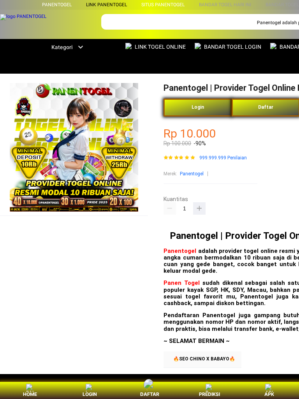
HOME (30, 394)
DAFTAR (149, 394)
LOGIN (90, 394)
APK (269, 394)
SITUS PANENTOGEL (163, 4)
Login (198, 107)
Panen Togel (182, 282)
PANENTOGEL (57, 4)
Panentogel (192, 174)
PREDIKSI (209, 394)
